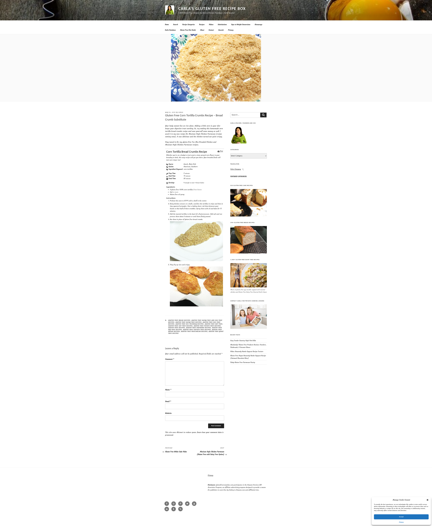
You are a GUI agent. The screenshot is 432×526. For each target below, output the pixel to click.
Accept (401, 517)
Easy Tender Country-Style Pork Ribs (243, 341)
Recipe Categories (188, 24)
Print (221, 151)
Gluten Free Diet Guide (188, 30)
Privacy (401, 522)
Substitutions (222, 24)
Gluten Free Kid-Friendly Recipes (190, 324)
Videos (211, 24)
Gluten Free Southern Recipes (198, 328)
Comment (169, 359)
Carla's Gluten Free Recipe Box (212, 9)
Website (168, 413)
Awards (221, 30)
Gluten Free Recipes (176, 328)
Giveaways (258, 24)
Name (168, 390)
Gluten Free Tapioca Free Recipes (197, 329)
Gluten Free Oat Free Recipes (180, 326)
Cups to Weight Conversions (240, 24)
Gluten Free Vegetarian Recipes (194, 331)
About (202, 30)
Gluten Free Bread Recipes (179, 320)
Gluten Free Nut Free (214, 324)
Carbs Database (170, 30)
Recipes (202, 24)
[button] (427, 500)
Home (167, 24)
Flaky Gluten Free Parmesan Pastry (242, 362)
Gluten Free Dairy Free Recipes (189, 322)
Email (168, 401)
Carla (180, 112)
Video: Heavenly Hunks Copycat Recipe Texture (246, 351)
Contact (211, 30)
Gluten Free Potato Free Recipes (207, 326)
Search (175, 24)
